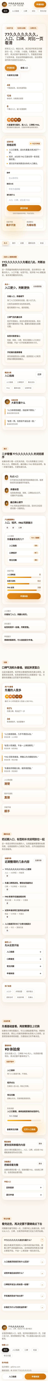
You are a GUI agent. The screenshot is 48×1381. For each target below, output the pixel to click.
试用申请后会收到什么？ (23, 1273)
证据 (22, 243)
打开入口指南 (29, 1129)
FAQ (8, 388)
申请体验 (40, 4)
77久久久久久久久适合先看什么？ (23, 1240)
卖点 (5, 243)
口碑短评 (20, 382)
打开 (39, 374)
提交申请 (24, 208)
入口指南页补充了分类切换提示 (18, 924)
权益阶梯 (20, 997)
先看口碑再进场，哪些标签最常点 (19, 883)
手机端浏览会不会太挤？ (23, 1296)
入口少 (8, 991)
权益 (42, 243)
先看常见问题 (12, 75)
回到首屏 (24, 1187)
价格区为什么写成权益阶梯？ (23, 1307)
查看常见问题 (12, 1129)
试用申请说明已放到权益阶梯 (17, 910)
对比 (33, 11)
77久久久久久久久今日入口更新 (18, 869)
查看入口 (24, 68)
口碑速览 (24, 959)
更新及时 (9, 997)
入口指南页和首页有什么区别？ (23, 1261)
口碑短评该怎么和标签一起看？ (23, 1284)
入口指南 (15, 11)
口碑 (25, 11)
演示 (13, 243)
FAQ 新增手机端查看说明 (15, 896)
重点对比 (31, 382)
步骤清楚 (19, 991)
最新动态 (31, 243)
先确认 (30, 997)
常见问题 (24, 966)
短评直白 (29, 991)
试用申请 (28, 388)
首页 (5, 11)
